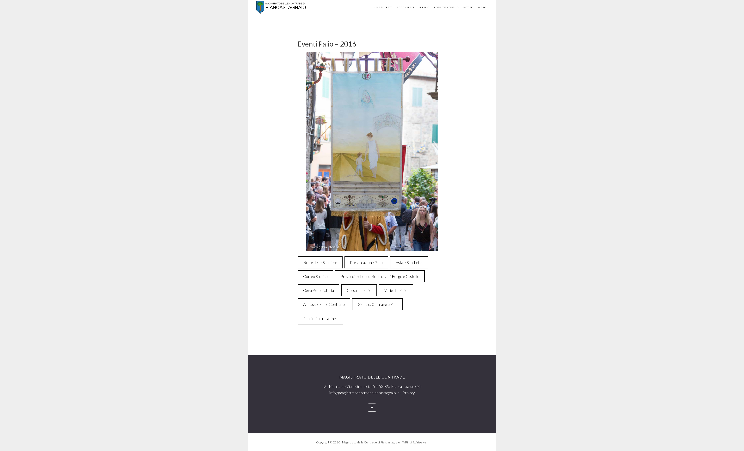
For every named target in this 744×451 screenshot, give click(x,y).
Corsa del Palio (359, 290)
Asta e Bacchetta (409, 262)
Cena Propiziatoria (318, 290)
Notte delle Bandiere (320, 262)
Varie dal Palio (395, 290)
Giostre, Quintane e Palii (377, 304)
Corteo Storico (315, 276)
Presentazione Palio (366, 262)
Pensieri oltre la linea (320, 318)
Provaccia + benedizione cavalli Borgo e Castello (380, 276)
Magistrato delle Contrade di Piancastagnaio (285, 7)
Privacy (409, 392)
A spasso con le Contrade (324, 304)
